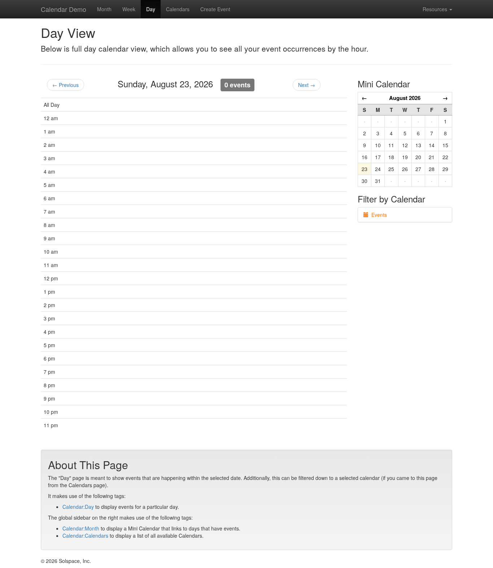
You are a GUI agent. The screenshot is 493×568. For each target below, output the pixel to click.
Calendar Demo (63, 9)
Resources (436, 9)
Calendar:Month (80, 528)
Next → (306, 84)
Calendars (177, 9)
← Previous (65, 84)
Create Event (215, 9)
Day (150, 9)
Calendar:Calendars (85, 535)
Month (104, 9)
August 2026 (404, 98)
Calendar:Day (78, 506)
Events (377, 214)
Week (128, 9)
